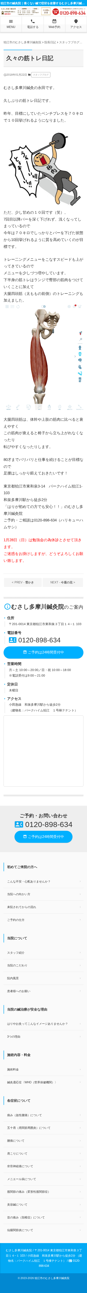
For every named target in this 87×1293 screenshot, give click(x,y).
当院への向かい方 (18, 894)
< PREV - (23, 582)
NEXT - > (62, 582)
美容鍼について (17, 1204)
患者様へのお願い (18, 991)
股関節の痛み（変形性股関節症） (29, 1191)
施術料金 (13, 1069)
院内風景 (13, 978)
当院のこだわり (17, 965)
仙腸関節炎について (20, 1230)
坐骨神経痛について (20, 1166)
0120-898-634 (35, 640)
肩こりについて (17, 1153)
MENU (11, 24)
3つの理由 (13, 1036)
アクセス (76, 24)
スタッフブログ (41, 74)
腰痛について (16, 1140)
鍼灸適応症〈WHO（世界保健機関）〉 (32, 1082)
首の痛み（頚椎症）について (26, 1217)
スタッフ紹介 (16, 952)
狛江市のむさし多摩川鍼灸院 (52, 1278)
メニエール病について (21, 1179)
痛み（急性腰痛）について (24, 1115)
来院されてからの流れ (21, 907)
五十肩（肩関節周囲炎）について (29, 1127)
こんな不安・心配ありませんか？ (29, 881)
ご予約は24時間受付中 (43, 652)
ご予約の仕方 (16, 920)
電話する (33, 24)
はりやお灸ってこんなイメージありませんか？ (37, 1023)
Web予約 (54, 24)
